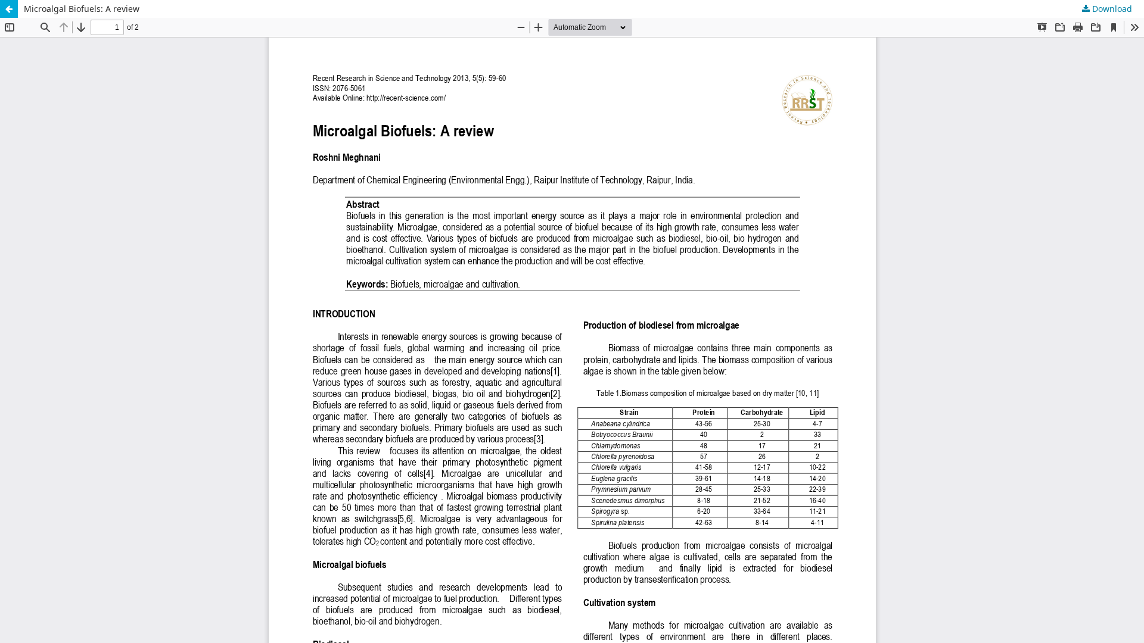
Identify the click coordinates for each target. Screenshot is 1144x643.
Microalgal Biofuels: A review (81, 8)
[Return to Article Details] (9, 9)
